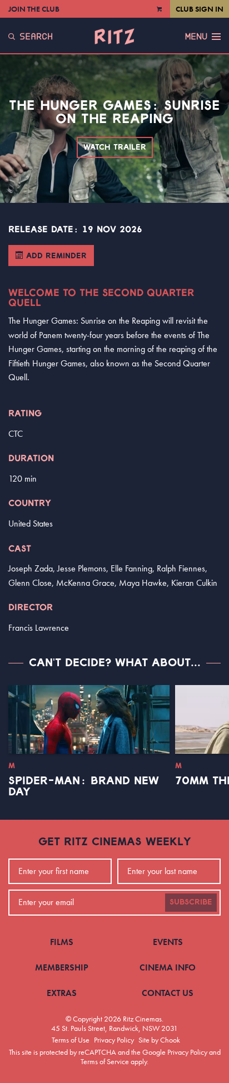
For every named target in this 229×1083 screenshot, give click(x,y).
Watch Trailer (114, 147)
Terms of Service (105, 1061)
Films (61, 942)
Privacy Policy (114, 1040)
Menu (196, 36)
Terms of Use (70, 1040)
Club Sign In (199, 9)
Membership (61, 967)
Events (168, 942)
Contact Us (167, 993)
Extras (62, 993)
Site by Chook (159, 1040)
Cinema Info (168, 967)
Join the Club (33, 9)
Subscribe (191, 902)
